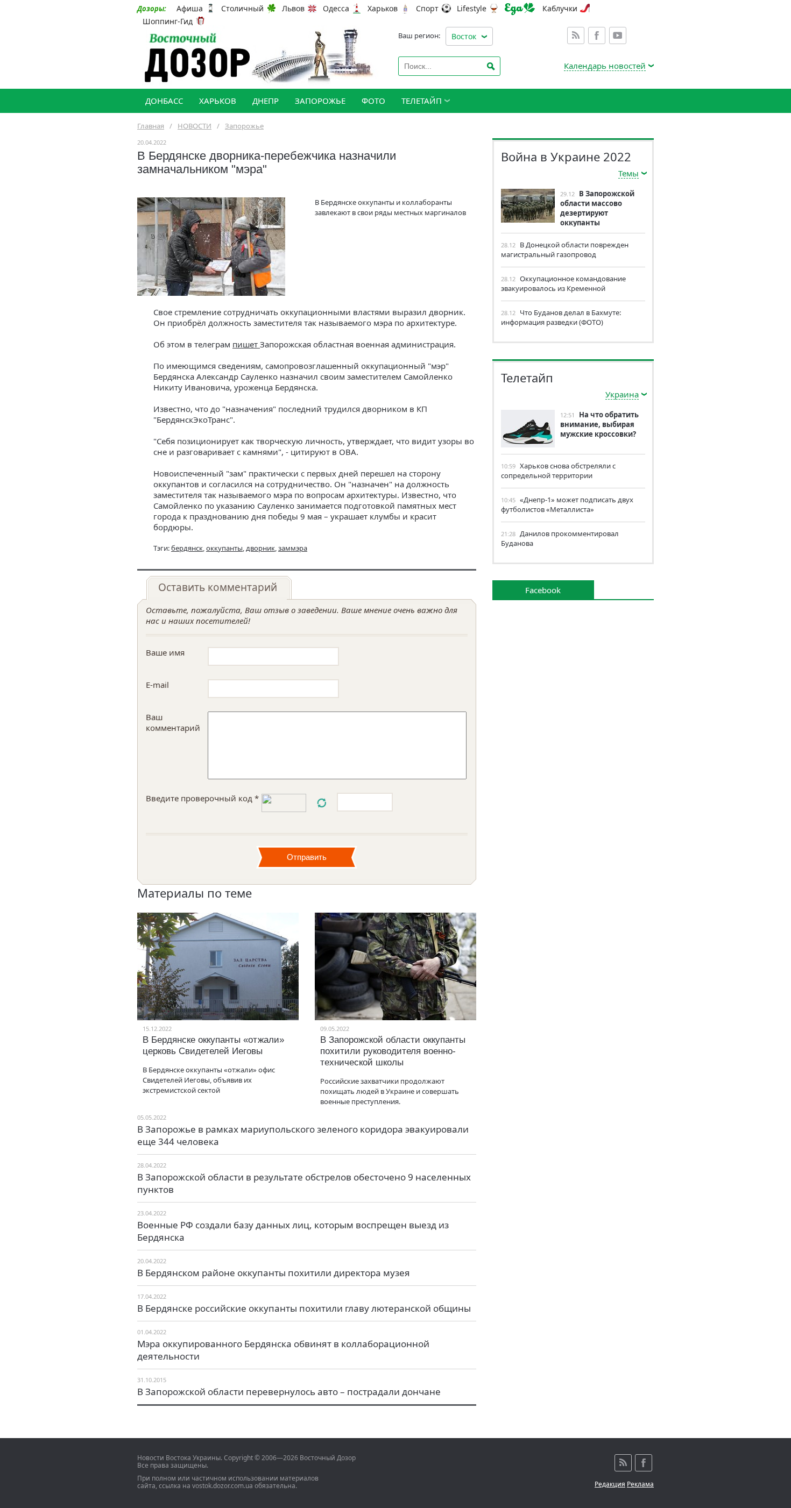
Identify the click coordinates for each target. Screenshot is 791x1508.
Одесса (336, 8)
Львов (293, 8)
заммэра (292, 548)
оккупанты (224, 548)
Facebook (596, 35)
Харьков (383, 8)
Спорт (427, 8)
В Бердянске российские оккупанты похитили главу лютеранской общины (304, 1308)
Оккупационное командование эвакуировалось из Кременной (563, 283)
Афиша (189, 8)
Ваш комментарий (173, 722)
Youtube (617, 35)
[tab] (219, 588)
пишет (246, 344)
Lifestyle (471, 8)
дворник (260, 548)
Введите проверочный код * (202, 798)
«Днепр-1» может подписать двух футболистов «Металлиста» (567, 504)
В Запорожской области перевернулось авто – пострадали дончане (289, 1391)
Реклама (640, 1484)
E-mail (157, 684)
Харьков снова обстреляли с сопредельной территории (558, 470)
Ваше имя (165, 652)
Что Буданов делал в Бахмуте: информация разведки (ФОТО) (561, 317)
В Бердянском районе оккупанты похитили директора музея (273, 1273)
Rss (575, 35)
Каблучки (559, 8)
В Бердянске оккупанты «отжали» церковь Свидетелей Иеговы (213, 1045)
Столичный (242, 8)
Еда (520, 9)
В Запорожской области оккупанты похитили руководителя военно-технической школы (392, 1051)
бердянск (187, 548)
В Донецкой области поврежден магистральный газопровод (564, 249)
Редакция (610, 1484)
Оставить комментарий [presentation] (217, 587)
